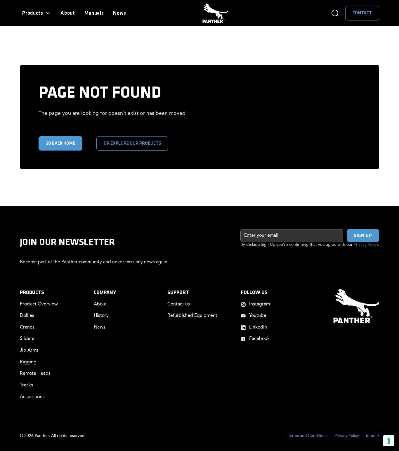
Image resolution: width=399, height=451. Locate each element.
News (119, 13)
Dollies (27, 315)
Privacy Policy (366, 245)
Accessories (32, 397)
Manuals (94, 13)
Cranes (27, 327)
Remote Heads (35, 373)
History (101, 315)
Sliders (27, 338)
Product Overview (39, 304)
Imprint (372, 436)
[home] (215, 13)
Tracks (26, 385)
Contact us (178, 304)
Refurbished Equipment (192, 315)
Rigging (28, 362)
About (67, 13)
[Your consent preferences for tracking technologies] (388, 440)
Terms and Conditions (307, 436)
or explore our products (132, 143)
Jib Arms (29, 350)
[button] (36, 13)
